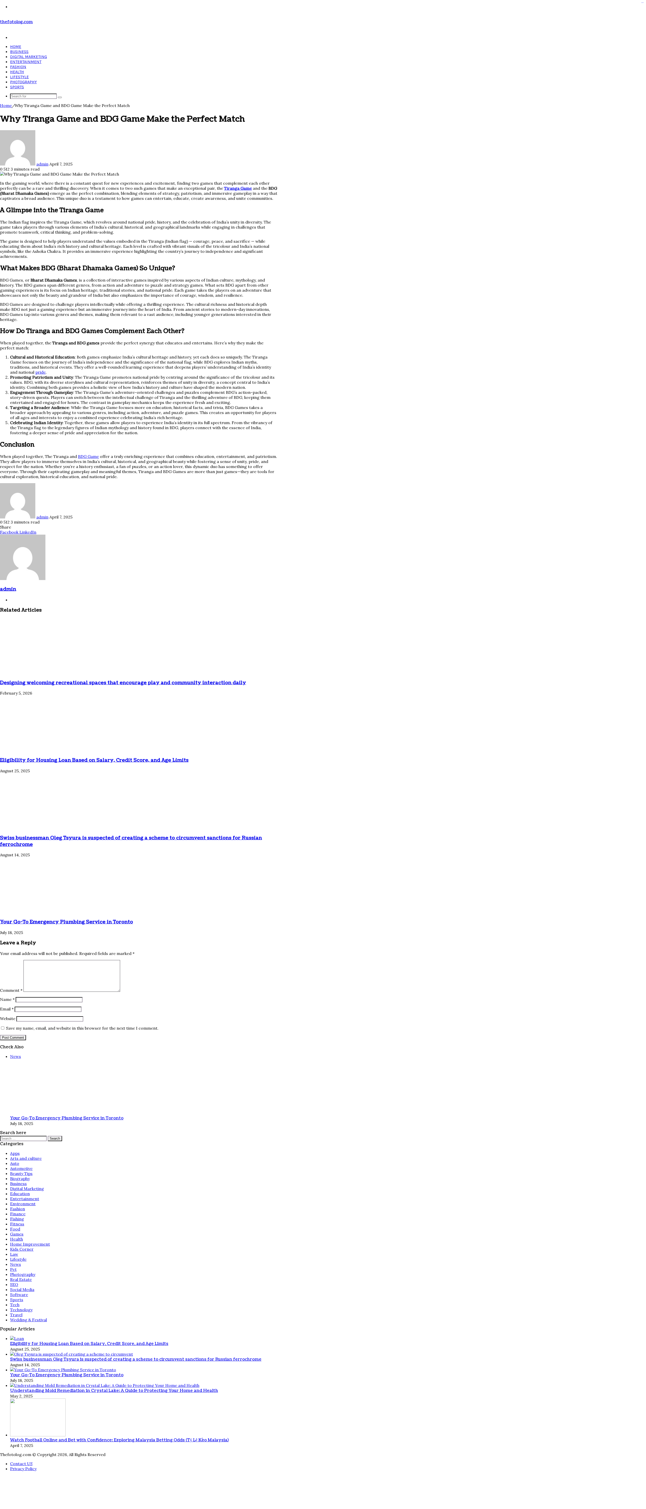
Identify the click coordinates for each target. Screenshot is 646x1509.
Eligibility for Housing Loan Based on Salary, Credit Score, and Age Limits (94, 760)
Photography (23, 81)
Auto (14, 1485)
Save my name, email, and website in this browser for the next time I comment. (82, 1350)
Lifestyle (19, 76)
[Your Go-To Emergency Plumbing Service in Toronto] (49, 1233)
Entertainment (25, 61)
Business (19, 51)
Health (17, 71)
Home (15, 46)
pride (40, 372)
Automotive (21, 1490)
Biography (20, 1500)
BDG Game (88, 456)
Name (7, 1321)
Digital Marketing (28, 56)
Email (7, 1330)
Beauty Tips (21, 1495)
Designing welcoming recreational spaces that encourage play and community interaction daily (123, 682)
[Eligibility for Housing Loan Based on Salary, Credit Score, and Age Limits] (49, 749)
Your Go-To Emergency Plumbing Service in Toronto (66, 1244)
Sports (17, 87)
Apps (15, 1475)
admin (42, 164)
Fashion (18, 66)
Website (7, 1340)
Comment (11, 1312)
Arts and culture (26, 1480)
